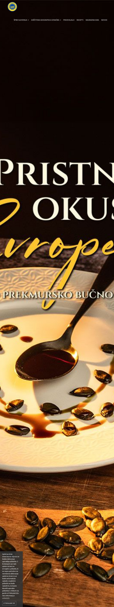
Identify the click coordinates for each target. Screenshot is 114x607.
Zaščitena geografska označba (45, 20)
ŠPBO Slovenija (20, 20)
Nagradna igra (92, 20)
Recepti (80, 20)
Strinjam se (9, 603)
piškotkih (5, 598)
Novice (104, 20)
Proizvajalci (68, 20)
